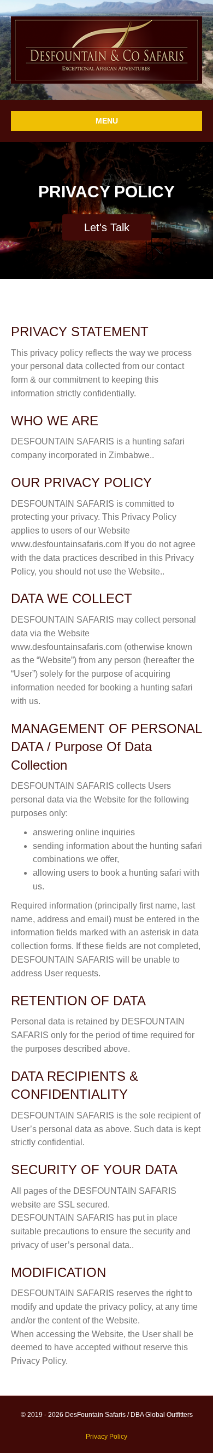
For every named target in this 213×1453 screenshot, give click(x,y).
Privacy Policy (106, 1436)
